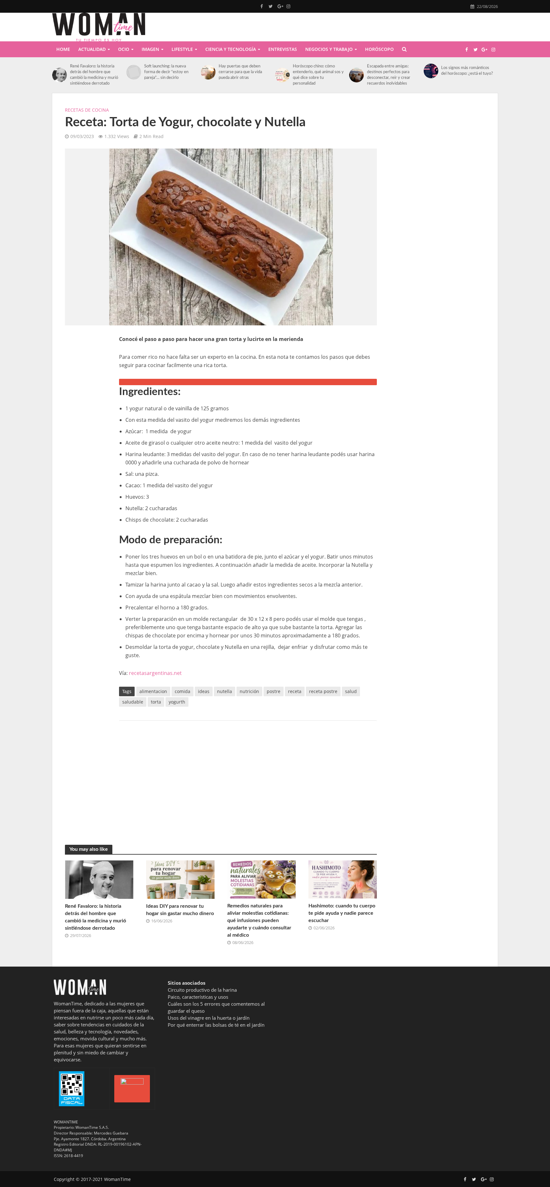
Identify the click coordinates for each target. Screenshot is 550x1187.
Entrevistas (282, 49)
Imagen (150, 49)
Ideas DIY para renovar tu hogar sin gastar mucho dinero (180, 910)
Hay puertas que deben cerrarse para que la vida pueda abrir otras (240, 72)
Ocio (123, 49)
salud (351, 691)
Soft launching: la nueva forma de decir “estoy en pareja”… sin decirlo (166, 72)
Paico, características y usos (198, 997)
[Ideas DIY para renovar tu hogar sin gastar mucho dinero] (180, 878)
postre (273, 691)
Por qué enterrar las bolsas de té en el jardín (216, 1025)
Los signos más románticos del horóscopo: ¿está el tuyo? (467, 71)
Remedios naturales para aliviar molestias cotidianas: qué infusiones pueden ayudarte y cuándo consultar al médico (259, 920)
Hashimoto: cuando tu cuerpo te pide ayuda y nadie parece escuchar (341, 913)
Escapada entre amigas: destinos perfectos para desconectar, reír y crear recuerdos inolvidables (388, 75)
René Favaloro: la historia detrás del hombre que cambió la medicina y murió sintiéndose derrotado (94, 75)
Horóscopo (379, 49)
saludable (132, 702)
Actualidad (92, 49)
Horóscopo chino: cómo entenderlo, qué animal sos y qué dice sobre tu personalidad (318, 75)
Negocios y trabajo (329, 49)
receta (294, 691)
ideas (203, 691)
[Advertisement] (85, 430)
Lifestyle (182, 49)
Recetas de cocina (87, 110)
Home (63, 49)
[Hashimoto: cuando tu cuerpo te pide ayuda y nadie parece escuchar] (342, 878)
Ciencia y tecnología (230, 49)
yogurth (177, 702)
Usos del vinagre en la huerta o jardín (209, 1018)
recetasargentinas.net (155, 673)
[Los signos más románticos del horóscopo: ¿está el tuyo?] (431, 71)
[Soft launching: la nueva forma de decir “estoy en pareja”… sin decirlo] (133, 72)
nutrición (249, 691)
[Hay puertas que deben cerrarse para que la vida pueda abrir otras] (208, 72)
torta (156, 702)
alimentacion (153, 691)
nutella (224, 691)
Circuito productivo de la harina (202, 990)
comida (182, 691)
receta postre (323, 691)
